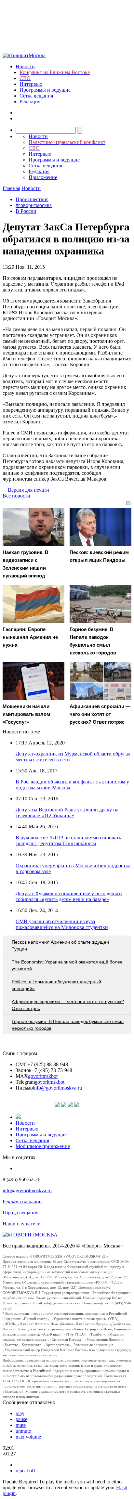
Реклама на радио (22, 1201)
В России (26, 211)
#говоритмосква (34, 205)
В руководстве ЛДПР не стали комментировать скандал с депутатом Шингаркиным (68, 840)
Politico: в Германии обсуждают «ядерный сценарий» (56, 985)
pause (21, 1419)
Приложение (43, 177)
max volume (28, 1437)
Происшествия (32, 199)
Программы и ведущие (45, 90)
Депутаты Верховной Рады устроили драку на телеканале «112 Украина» (67, 812)
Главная (11, 188)
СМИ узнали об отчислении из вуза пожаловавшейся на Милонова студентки (62, 924)
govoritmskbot (43, 1076)
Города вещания (20, 1212)
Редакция (30, 101)
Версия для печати (28, 490)
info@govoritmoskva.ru (57, 1088)
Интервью (31, 84)
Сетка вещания (36, 95)
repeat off (25, 1470)
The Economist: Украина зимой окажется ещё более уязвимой (67, 965)
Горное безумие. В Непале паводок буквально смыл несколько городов (68, 1025)
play (20, 1413)
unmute (23, 1431)
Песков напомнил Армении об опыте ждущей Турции (60, 945)
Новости (25, 66)
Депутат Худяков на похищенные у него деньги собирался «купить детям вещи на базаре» (69, 896)
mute (21, 1425)
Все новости (16, 495)
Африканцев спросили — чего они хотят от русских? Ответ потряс (68, 1005)
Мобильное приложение (43, 1146)
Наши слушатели (22, 1223)
